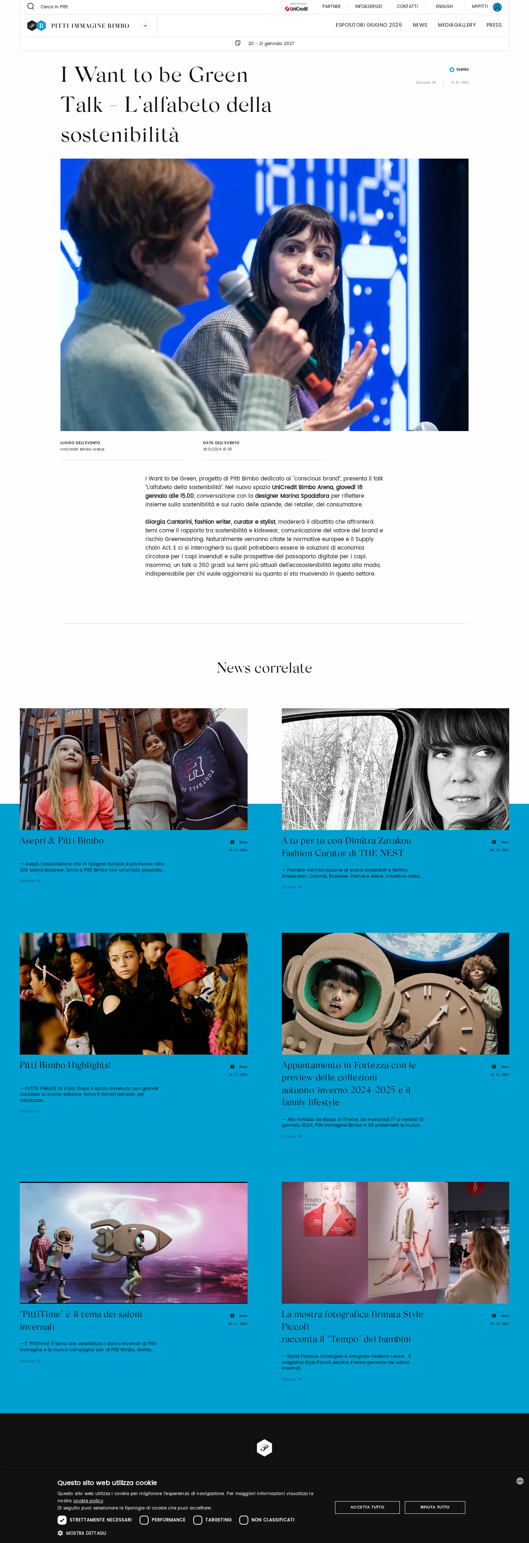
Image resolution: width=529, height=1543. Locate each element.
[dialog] (264, 1507)
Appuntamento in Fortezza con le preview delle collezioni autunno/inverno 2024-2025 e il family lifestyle (349, 1084)
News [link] (420, 25)
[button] (191, 1533)
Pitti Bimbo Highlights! (65, 1065)
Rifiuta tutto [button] (435, 1507)
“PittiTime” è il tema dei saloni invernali (81, 1321)
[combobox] (520, 1481)
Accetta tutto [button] (367, 1507)
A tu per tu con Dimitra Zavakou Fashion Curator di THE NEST (346, 848)
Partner (331, 7)
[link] (482, 7)
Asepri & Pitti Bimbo (62, 841)
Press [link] (494, 25)
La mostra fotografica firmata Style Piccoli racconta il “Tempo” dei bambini (353, 1327)
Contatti (407, 7)
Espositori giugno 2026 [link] (369, 25)
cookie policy (88, 1501)
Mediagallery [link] (457, 25)
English (444, 6)
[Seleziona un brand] (145, 25)
